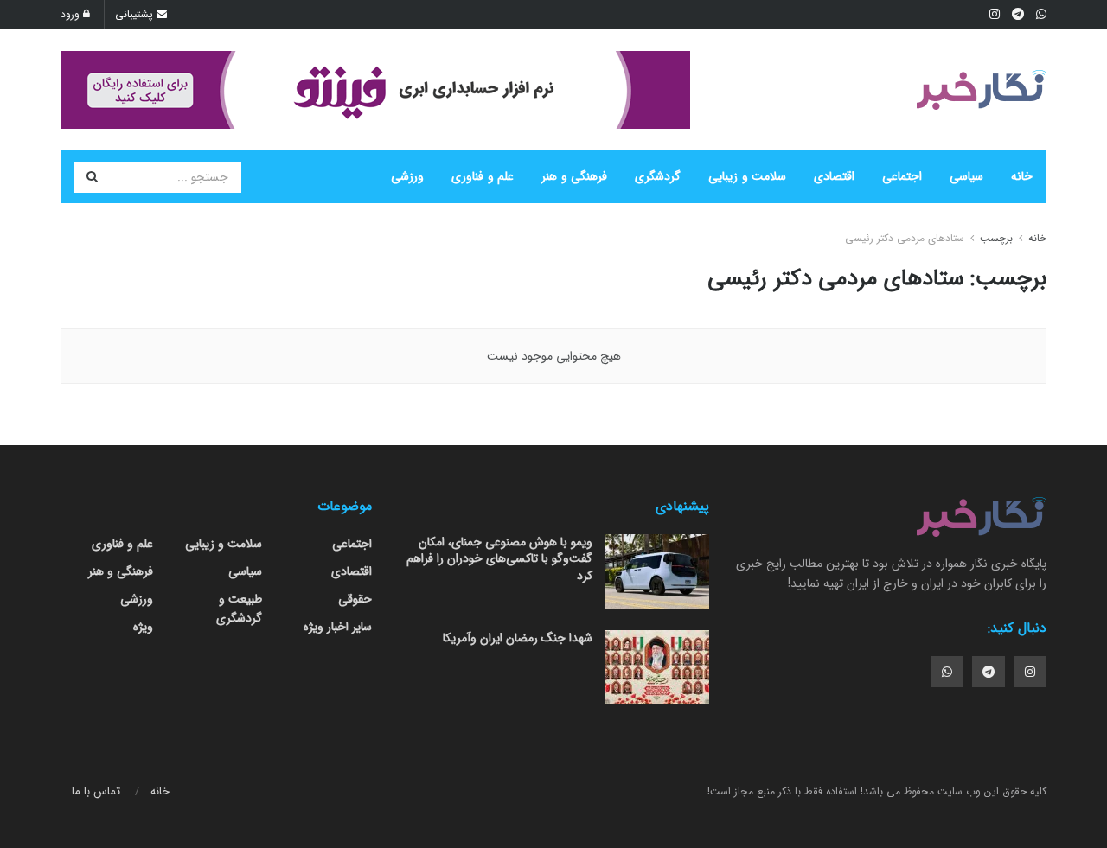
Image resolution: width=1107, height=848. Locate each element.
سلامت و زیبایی (747, 176)
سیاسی (966, 176)
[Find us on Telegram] (988, 671)
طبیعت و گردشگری (239, 609)
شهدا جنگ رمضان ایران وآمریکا (517, 637)
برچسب (996, 238)
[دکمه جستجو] (91, 177)
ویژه (143, 626)
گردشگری (658, 176)
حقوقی (355, 599)
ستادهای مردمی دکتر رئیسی (904, 238)
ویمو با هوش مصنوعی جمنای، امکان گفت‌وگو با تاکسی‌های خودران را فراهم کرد (499, 558)
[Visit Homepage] (981, 90)
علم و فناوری (482, 176)
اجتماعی (902, 176)
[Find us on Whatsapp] (947, 671)
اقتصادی (834, 176)
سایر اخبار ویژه (338, 626)
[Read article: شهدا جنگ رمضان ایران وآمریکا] (657, 667)
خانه (1022, 176)
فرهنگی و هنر (574, 176)
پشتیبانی (136, 14)
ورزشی (407, 176)
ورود (72, 14)
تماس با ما (96, 791)
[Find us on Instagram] (1030, 671)
